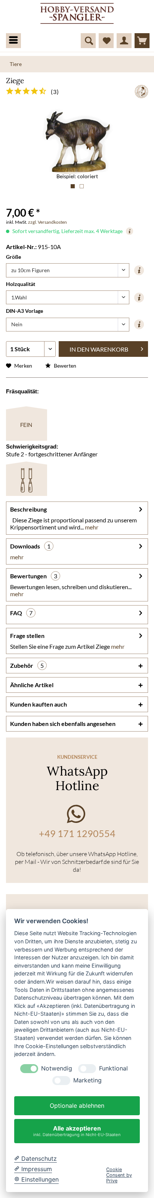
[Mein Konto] (124, 40)
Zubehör (27, 665)
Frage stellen (27, 635)
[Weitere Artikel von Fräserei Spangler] (141, 91)
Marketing (87, 1080)
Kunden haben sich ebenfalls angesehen (63, 723)
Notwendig (56, 1068)
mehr (91, 527)
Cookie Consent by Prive (119, 1175)
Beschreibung (28, 509)
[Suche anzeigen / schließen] (88, 40)
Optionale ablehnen (77, 1105)
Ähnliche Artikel (31, 684)
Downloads (25, 546)
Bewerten (64, 365)
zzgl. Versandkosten (47, 222)
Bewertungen (28, 575)
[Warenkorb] (142, 40)
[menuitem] (10, 39)
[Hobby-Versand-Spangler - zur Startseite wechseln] (77, 14)
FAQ (16, 612)
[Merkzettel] (106, 40)
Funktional (113, 1068)
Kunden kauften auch (38, 704)
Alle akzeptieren (77, 1131)
